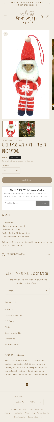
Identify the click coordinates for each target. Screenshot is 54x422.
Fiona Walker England (26, 410)
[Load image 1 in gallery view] (10, 129)
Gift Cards (9, 321)
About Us (9, 309)
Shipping (14, 161)
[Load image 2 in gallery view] (27, 129)
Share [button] (7, 215)
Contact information (35, 417)
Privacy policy (30, 413)
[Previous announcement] (5, 4)
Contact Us (10, 338)
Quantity (5, 165)
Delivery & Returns (13, 315)
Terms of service (43, 413)
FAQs (7, 327)
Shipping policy (19, 417)
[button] (5, 17)
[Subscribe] (46, 291)
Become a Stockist (13, 333)
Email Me (42, 203)
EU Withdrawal (12, 344)
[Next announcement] (49, 4)
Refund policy (18, 413)
